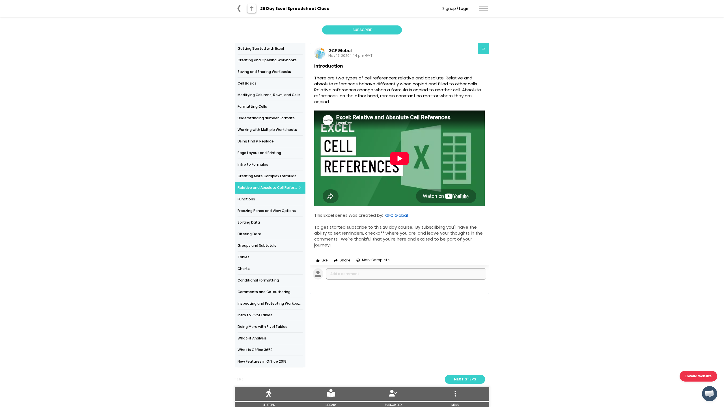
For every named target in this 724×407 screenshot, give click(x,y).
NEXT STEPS (465, 379)
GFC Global (396, 215)
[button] (709, 393)
